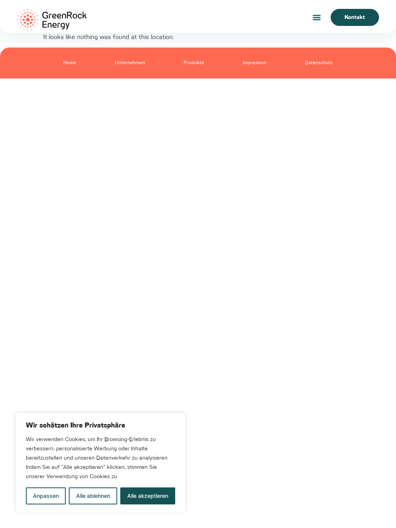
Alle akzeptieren (147, 495)
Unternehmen (130, 63)
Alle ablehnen (93, 495)
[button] (316, 17)
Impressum (254, 63)
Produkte (194, 63)
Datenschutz (319, 63)
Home (69, 63)
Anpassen (46, 495)
